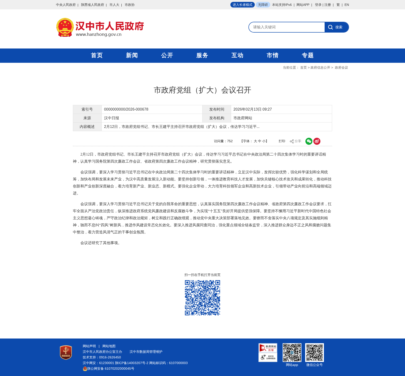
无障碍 (263, 5)
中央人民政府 (66, 5)
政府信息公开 (320, 67)
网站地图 (109, 346)
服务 (202, 55)
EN (347, 5)
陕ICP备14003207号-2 (131, 363)
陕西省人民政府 (92, 5)
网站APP (302, 5)
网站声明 (89, 346)
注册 (327, 5)
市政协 (130, 5)
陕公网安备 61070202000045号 (110, 368)
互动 (238, 55)
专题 (308, 55)
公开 (167, 55)
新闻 (132, 55)
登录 (318, 5)
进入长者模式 (242, 5)
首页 (97, 55)
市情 (273, 55)
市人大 (114, 5)
